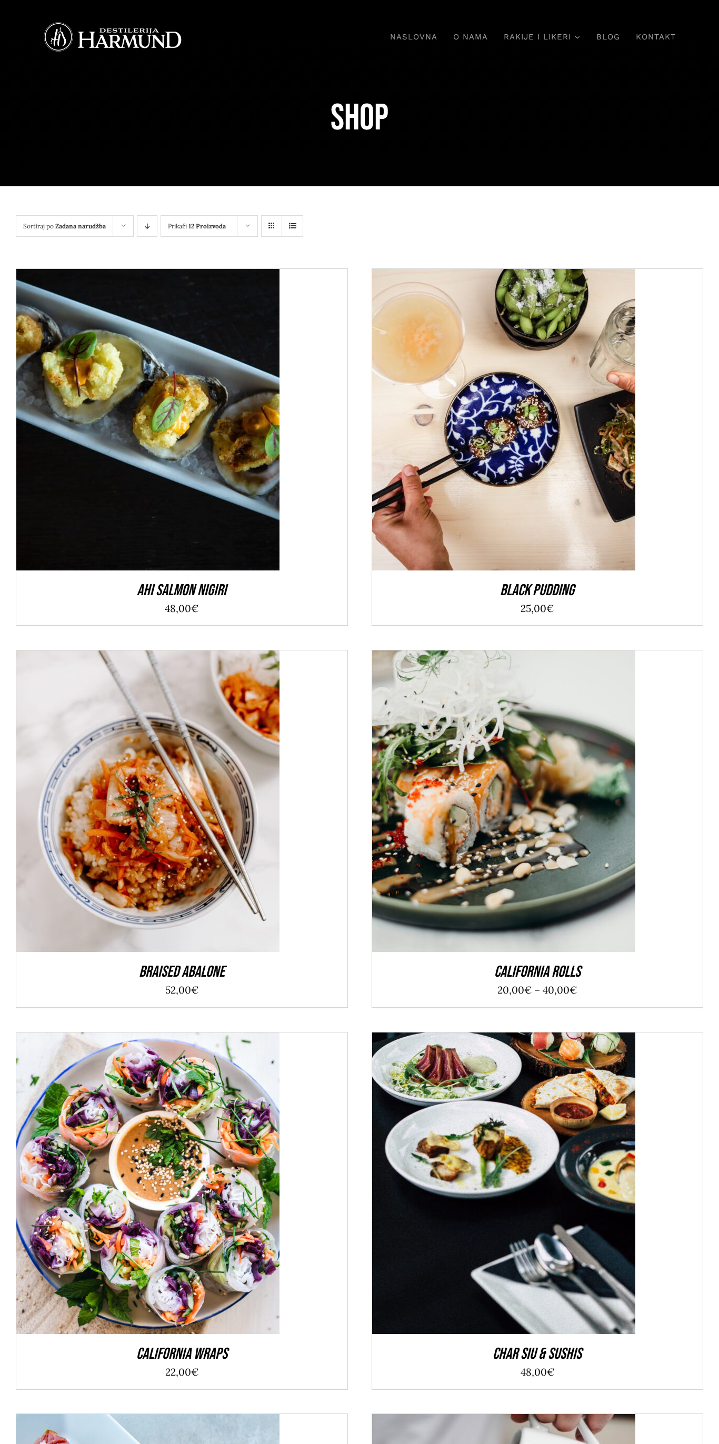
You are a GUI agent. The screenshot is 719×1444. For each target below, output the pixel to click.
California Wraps (181, 1354)
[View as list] (292, 226)
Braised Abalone (182, 971)
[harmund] (113, 25)
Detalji (182, 423)
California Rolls (537, 971)
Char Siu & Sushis (537, 1354)
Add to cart (124, 423)
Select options (480, 804)
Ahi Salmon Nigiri (181, 590)
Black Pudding (537, 590)
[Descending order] (147, 226)
